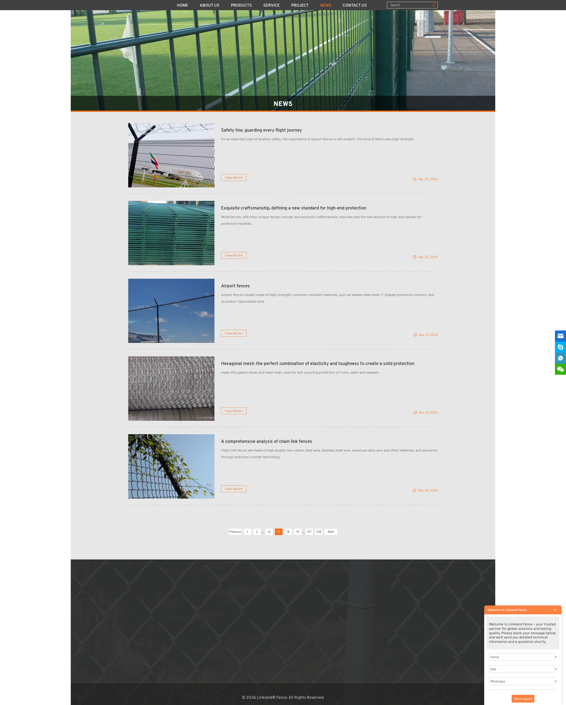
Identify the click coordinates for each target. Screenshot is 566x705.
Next (331, 532)
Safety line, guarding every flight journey (261, 130)
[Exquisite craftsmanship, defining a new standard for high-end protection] (171, 233)
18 (288, 532)
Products (241, 6)
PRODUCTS (211, 574)
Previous (235, 532)
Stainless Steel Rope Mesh (220, 673)
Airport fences (235, 286)
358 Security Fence (214, 596)
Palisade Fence (210, 628)
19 (297, 532)
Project (300, 6)
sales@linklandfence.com (307, 602)
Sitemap (280, 634)
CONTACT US (288, 574)
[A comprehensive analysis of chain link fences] (171, 466)
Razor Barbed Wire (214, 641)
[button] (523, 609)
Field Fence (208, 615)
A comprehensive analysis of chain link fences (266, 442)
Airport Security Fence (217, 609)
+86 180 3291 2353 (302, 609)
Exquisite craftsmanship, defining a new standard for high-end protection (293, 208)
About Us (209, 6)
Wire (202, 647)
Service (271, 6)
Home (182, 6)
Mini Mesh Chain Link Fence (221, 660)
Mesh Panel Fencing (215, 583)
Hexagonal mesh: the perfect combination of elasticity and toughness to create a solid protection (317, 364)
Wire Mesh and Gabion (217, 634)
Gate (202, 654)
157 (309, 532)
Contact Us (355, 6)
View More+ (234, 177)
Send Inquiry (523, 699)
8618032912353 (306, 615)
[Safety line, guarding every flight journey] (171, 155)
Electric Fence (210, 667)
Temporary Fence (212, 602)
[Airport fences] (171, 311)
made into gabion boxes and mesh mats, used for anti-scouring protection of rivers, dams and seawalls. (300, 372)
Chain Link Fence (212, 589)
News (325, 6)
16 (269, 532)
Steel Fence (208, 622)
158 (318, 532)
